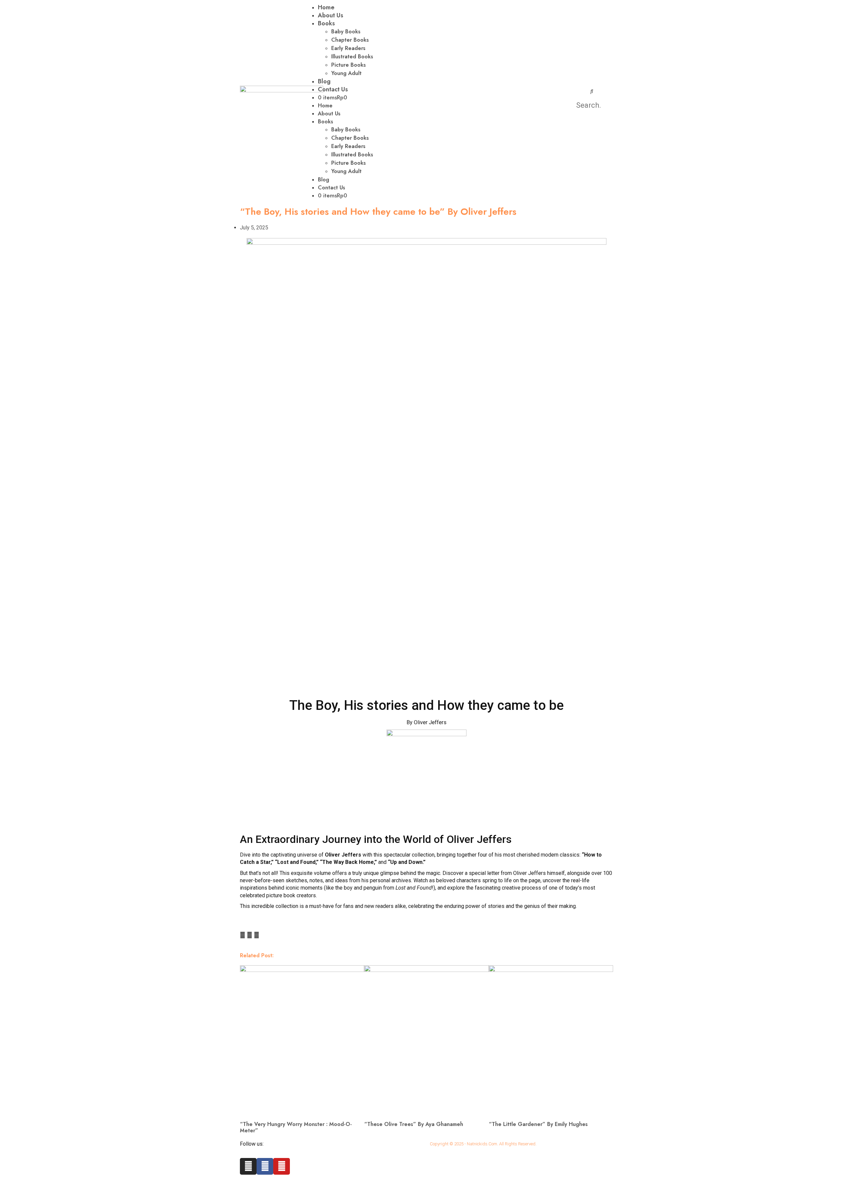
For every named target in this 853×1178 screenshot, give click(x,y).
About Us (330, 15)
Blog (324, 81)
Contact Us (333, 89)
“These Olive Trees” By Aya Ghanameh (413, 1124)
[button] (591, 91)
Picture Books (348, 65)
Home (325, 105)
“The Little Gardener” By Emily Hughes (538, 1124)
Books (326, 23)
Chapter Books (350, 40)
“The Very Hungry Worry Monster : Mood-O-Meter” (296, 1127)
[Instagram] (248, 1166)
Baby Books (346, 31)
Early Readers (348, 48)
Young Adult (346, 73)
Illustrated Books (352, 56)
